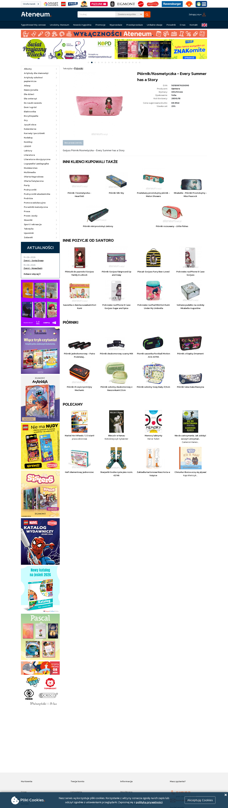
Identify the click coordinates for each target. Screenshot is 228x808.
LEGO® (27, 146)
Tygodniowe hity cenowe (33, 24)
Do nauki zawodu (33, 103)
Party (27, 185)
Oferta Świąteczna (34, 181)
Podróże (28, 198)
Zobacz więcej (31, 274)
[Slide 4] (99, 62)
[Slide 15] (136, 62)
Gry (26, 120)
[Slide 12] (126, 62)
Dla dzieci (29, 94)
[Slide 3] (95, 62)
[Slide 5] (102, 62)
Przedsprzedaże (134, 24)
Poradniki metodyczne (36, 207)
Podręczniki (30, 189)
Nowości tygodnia (82, 24)
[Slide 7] (109, 62)
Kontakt (194, 24)
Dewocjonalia (31, 90)
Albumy (28, 68)
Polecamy (73, 404)
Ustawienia (76, 792)
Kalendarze (30, 129)
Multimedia (30, 172)
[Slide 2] (92, 62)
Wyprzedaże (116, 24)
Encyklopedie (31, 116)
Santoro (175, 88)
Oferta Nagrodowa (33, 176)
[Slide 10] (119, 62)
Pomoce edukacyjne (34, 202)
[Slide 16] (140, 62)
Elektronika (30, 111)
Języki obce (30, 124)
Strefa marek (29, 4)
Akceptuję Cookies (200, 800)
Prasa (27, 211)
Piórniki (70, 322)
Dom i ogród (30, 107)
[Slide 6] (105, 62)
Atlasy (27, 85)
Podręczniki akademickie (37, 194)
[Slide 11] (122, 62)
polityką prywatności (149, 802)
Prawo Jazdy (31, 215)
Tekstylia (29, 228)
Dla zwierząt (30, 98)
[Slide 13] (129, 62)
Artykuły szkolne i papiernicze (33, 79)
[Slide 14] (133, 62)
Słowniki (28, 220)
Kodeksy (28, 137)
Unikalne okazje (154, 24)
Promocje (100, 24)
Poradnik (171, 24)
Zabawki (28, 237)
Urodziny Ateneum (59, 24)
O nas (183, 24)
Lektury (28, 150)
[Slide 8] (112, 62)
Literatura (29, 155)
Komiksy (28, 142)
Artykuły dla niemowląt (36, 73)
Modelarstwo (31, 168)
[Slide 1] (88, 62)
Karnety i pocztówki (34, 133)
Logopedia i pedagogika (36, 163)
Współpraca (126, 792)
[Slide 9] (116, 62)
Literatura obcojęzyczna (37, 159)
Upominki (29, 233)
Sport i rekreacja (33, 224)
